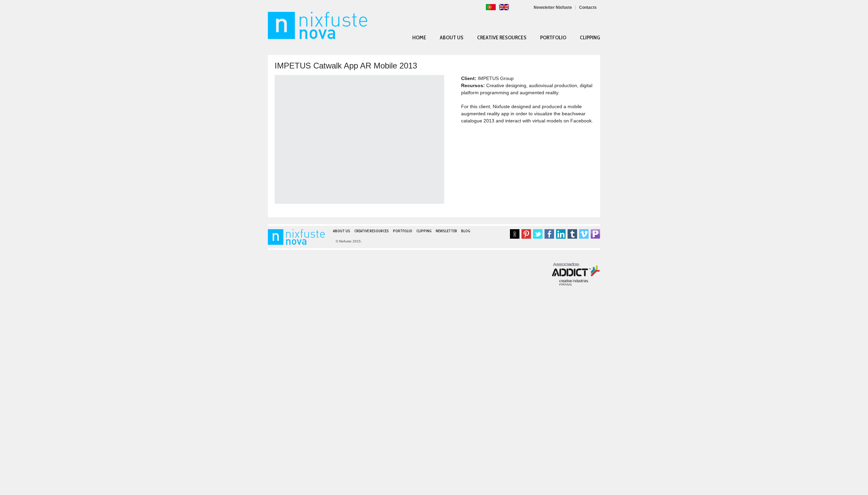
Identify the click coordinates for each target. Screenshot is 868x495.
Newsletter (446, 231)
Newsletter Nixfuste (553, 7)
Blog (465, 231)
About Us (451, 37)
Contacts (588, 7)
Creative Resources (502, 37)
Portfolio (553, 37)
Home (419, 37)
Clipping (590, 37)
